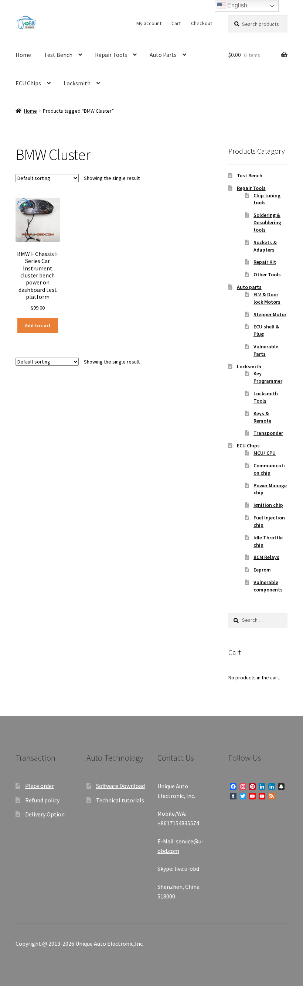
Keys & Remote (262, 417)
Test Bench (58, 54)
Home (23, 54)
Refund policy (42, 800)
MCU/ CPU (264, 453)
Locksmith (77, 83)
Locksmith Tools (265, 397)
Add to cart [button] (38, 325)
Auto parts (249, 287)
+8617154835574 (178, 823)
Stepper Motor (269, 314)
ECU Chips (28, 83)
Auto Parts (163, 54)
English (236, 5)
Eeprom (262, 569)
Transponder (268, 433)
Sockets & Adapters (265, 246)
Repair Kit (264, 262)
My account (148, 23)
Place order (39, 785)
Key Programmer (267, 377)
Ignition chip (268, 505)
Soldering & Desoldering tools (267, 222)
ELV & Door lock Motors (266, 298)
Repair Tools (111, 54)
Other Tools (267, 274)
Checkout (201, 23)
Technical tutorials (120, 800)
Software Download (120, 785)
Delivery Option (45, 814)
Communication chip (269, 469)
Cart (176, 23)
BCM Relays (266, 557)
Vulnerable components (268, 586)
